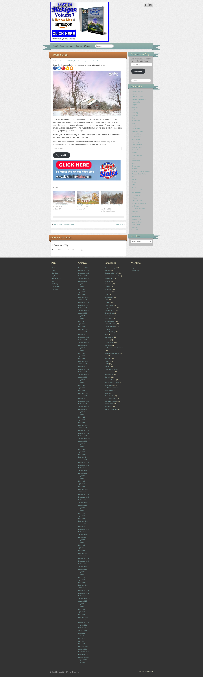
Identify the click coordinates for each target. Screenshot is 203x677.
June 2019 (81, 478)
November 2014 (83, 622)
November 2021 (83, 401)
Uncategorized (136, 219)
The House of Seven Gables (64, 224)
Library (134, 163)
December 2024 (83, 302)
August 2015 (82, 601)
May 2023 (81, 353)
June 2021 (81, 414)
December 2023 (83, 334)
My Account (56, 276)
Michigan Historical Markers (141, 171)
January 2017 (83, 556)
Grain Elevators (137, 144)
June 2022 (81, 382)
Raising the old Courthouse (86, 205)
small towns (135, 206)
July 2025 (81, 284)
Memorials (135, 168)
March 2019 (82, 486)
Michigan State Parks (139, 174)
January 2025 (83, 300)
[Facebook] (55, 68)
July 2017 (81, 540)
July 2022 (81, 380)
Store (53, 281)
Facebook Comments (59, 250)
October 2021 (83, 404)
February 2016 (83, 585)
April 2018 (81, 516)
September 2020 (84, 438)
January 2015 (83, 620)
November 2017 (83, 529)
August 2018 (82, 505)
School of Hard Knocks (60, 205)
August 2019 (82, 473)
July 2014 (81, 633)
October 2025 (83, 276)
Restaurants (136, 195)
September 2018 (84, 502)
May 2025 (81, 289)
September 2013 (84, 657)
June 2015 (81, 606)
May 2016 (81, 577)
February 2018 (83, 521)
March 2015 (82, 614)
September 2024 (84, 310)
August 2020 (82, 441)
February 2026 (83, 268)
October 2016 (83, 564)
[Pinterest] (63, 68)
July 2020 (81, 444)
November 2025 (83, 273)
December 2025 (83, 270)
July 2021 (81, 412)
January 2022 (83, 396)
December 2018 (83, 494)
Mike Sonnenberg (80, 61)
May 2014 (81, 638)
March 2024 (82, 326)
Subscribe (138, 71)
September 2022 (84, 374)
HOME (55, 46)
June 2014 (81, 636)
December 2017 (83, 526)
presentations (136, 193)
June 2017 (81, 542)
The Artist (78, 46)
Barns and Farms (137, 96)
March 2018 (82, 518)
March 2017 (82, 550)
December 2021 (83, 398)
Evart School (60, 54)
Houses (134, 153)
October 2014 (83, 625)
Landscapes (136, 160)
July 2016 (81, 572)
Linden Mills (118, 224)
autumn (134, 94)
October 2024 (83, 308)
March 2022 (82, 390)
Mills (133, 176)
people (134, 187)
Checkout (55, 273)
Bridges (134, 104)
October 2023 (83, 340)
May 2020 (81, 449)
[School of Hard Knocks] (64, 197)
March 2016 (82, 582)
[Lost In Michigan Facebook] (146, 5)
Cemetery (135, 113)
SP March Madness (138, 208)
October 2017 (83, 532)
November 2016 (83, 561)
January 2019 (83, 492)
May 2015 (81, 609)
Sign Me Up (61, 155)
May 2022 (81, 385)
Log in (134, 268)
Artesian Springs (137, 91)
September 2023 (84, 342)
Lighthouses (136, 166)
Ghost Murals (136, 136)
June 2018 (81, 510)
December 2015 (83, 590)
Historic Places (136, 150)
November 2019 (83, 465)
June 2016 (81, 574)
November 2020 (83, 433)
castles (134, 110)
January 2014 (83, 649)
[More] (71, 68)
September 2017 (84, 534)
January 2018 (83, 524)
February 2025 (83, 297)
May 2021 (81, 417)
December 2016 (83, 558)
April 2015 (81, 612)
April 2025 (81, 292)
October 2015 (83, 596)
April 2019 (81, 484)
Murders (134, 179)
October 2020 (83, 436)
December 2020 (83, 430)
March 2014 (82, 644)
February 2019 (83, 489)
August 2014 (82, 630)
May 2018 (81, 513)
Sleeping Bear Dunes (139, 203)
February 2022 (83, 393)
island (133, 158)
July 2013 (81, 662)
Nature (134, 182)
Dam (133, 123)
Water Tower (136, 224)
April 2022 (81, 388)
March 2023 (82, 358)
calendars (135, 107)
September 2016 (84, 566)
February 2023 (83, 361)
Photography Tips (137, 190)
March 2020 (82, 454)
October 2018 (83, 500)
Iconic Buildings (137, 155)
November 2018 (83, 497)
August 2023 (82, 345)
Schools (95, 61)
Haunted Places (137, 147)
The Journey (88, 46)
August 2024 (82, 313)
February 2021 (83, 425)
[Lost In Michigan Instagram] (150, 5)
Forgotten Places (137, 131)
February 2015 (83, 617)
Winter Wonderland (138, 230)
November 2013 (83, 652)
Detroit (134, 126)
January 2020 (83, 460)
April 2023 (81, 356)
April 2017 (81, 548)
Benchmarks (136, 102)
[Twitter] (59, 68)
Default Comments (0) (75, 250)
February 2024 (83, 329)
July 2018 (81, 508)
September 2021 (84, 406)
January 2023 (83, 364)
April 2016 (81, 580)
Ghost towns (136, 139)
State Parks (135, 211)
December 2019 (83, 462)
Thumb (134, 214)
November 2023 (83, 337)
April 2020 (81, 452)
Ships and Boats (137, 200)
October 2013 (83, 654)
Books (62, 46)
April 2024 (81, 324)
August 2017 (82, 537)
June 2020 (81, 446)
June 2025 (81, 286)
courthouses (136, 120)
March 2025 (82, 294)
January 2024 (83, 332)
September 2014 (84, 628)
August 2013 (82, 660)
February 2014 (83, 646)
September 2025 (84, 278)
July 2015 (81, 604)
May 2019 (81, 481)
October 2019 (83, 468)
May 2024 (81, 321)
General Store (136, 134)
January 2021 (83, 428)
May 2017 (81, 545)
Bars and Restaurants (139, 99)
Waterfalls (135, 227)
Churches (135, 115)
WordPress (135, 270)
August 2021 (82, 409)
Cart (53, 270)
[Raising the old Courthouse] (88, 197)
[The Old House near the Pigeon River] (112, 197)
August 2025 (82, 281)
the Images (69, 46)
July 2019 (81, 476)
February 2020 (83, 457)
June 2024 (81, 318)
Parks (133, 184)
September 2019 (84, 470)
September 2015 (84, 598)
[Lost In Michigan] (79, 21)
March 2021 (82, 422)
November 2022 (83, 369)
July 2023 (81, 348)
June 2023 (81, 350)
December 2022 (83, 366)
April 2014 (81, 641)
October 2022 (83, 372)
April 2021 (81, 420)
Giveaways (135, 142)
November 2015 (83, 593)
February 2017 (83, 553)
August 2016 (82, 569)
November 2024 (83, 305)
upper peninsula (137, 222)
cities (133, 118)
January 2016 (83, 588)
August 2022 (82, 377)
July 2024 (81, 316)
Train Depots (136, 216)
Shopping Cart (56, 278)
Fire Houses (136, 128)
